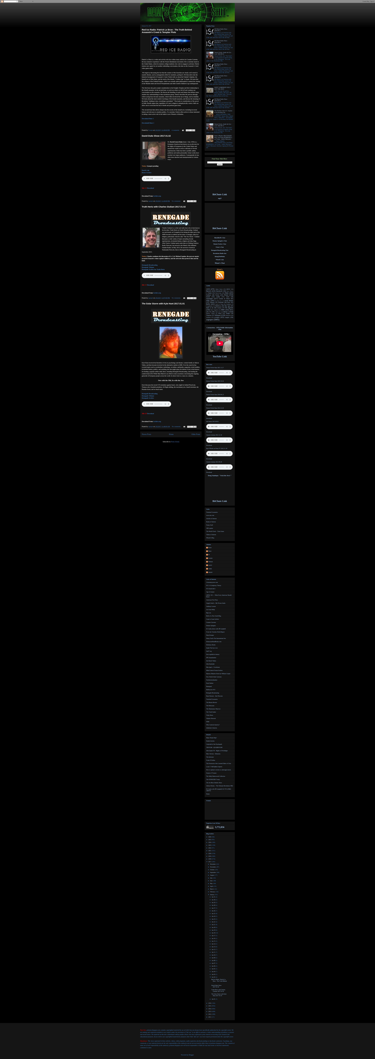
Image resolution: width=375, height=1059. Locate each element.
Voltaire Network (211, 718)
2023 (210, 845)
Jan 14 (214, 944)
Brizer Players (230, 291)
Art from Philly (210, 609)
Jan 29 (214, 902)
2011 (210, 1017)
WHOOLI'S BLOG (211, 728)
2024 (210, 842)
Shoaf (219, 313)
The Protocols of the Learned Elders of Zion (218, 763)
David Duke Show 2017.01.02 (156, 136)
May (211, 883)
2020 (210, 853)
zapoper (151, 201)
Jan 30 (214, 900)
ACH (208, 289)
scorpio (217, 317)
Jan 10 (214, 955)
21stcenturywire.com (212, 582)
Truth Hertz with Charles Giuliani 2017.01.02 (164, 207)
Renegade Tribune (148, 267)
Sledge (228, 313)
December (213, 864)
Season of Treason (211, 773)
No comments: (176, 201)
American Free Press (212, 600)
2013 (210, 1011)
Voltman (217, 315)
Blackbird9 (219, 291)
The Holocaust (210, 705)
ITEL (208, 301)
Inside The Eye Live (212, 648)
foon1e (210, 565)
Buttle (210, 293)
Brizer (210, 547)
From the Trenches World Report (215, 632)
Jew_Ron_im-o (218, 300)
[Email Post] (182, 130)
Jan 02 (214, 977)
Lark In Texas (219, 304)
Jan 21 (214, 924)
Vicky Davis (209, 715)
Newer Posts (146, 434)
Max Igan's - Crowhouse (213, 667)
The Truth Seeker (211, 712)
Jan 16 (214, 938)
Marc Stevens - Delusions (213, 754)
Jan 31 (214, 897)
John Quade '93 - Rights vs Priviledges (217, 750)
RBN (223, 310)
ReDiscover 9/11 (210, 689)
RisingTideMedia (220, 256)
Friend (208, 297)
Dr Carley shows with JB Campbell (216, 629)
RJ (210, 312)
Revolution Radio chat (219, 253)
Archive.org (157, 196)
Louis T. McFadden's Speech (214, 766)
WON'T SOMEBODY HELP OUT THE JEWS (222, 88)
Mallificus (218, 306)
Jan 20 (214, 927)
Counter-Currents (211, 622)
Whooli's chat (220, 259)
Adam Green (219, 289)
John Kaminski (210, 664)
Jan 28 (214, 905)
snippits (227, 317)
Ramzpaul (209, 686)
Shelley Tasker (210, 313)
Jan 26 (214, 911)
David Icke (218, 293)
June (211, 880)
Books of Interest (211, 522)
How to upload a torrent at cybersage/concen (218, 770)
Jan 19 (214, 930)
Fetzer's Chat (220, 247)
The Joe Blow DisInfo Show (214, 782)
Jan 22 (214, 922)
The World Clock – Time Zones (215, 531)
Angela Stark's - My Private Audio (215, 603)
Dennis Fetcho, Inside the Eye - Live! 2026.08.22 (223, 53)
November (213, 867)
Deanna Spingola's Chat (220, 241)
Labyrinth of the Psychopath (214, 744)
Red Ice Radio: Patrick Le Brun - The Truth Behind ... (219, 981)
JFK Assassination (211, 657)
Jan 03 (214, 974)
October (212, 869)
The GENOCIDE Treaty (213, 779)
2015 (210, 1006)
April (211, 886)
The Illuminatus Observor (213, 709)
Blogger (191, 1055)
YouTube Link (220, 356)
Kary (228, 302)
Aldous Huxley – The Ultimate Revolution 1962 (219, 786)
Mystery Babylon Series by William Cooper (218, 673)
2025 (210, 839)
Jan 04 (214, 971)
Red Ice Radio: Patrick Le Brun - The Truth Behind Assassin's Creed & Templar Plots (167, 31)
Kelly (208, 304)
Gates (227, 297)
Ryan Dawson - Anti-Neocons (214, 696)
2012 (210, 1014)
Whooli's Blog (210, 538)
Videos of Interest (211, 534)
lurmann (208, 317)
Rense (225, 312)
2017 (210, 861)
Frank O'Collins (210, 760)
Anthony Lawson (211, 606)
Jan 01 (214, 999)
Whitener (228, 315)
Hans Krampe (210, 635)
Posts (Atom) (175, 442)
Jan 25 (214, 913)
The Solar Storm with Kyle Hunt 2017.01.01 (163, 303)
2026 (210, 837)
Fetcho (217, 295)
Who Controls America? (213, 725)
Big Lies (208, 613)
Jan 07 (214, 963)
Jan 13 (214, 946)
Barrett (208, 291)
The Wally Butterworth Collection (215, 776)
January (212, 894)
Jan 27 (214, 908)
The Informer (210, 757)
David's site (145, 170)
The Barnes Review (211, 702)
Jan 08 (214, 960)
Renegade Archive (148, 398)
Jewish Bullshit (229, 300)
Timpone (208, 315)
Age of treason (210, 592)
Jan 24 (214, 916)
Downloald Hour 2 (148, 123)
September (213, 872)
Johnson (212, 302)
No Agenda (229, 308)
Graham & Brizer (224, 298)
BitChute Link (219, 194)
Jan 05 (214, 969)
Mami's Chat (220, 263)
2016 (210, 1003)
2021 (210, 850)
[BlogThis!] (189, 130)
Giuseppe (209, 298)
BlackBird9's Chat (219, 238)
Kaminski (221, 302)
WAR (207, 721)
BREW (228, 289)
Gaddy (218, 297)
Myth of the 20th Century (213, 308)
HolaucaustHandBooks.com (213, 641)
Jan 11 (214, 952)
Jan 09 (214, 958)
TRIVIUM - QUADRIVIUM (214, 747)
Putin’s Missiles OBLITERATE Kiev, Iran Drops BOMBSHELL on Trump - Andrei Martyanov (223, 137)
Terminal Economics (212, 512)
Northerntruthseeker (211, 680)
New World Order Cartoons (213, 677)
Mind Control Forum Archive (214, 670)
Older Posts (195, 434)
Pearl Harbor (209, 683)
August (212, 875)
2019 (210, 856)
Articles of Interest (211, 518)
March (212, 889)
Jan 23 (214, 919)
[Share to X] (190, 130)
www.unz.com (210, 515)
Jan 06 (214, 966)
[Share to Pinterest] (194, 130)
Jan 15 (214, 941)
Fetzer (226, 295)
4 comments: (176, 130)
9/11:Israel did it (210, 588)
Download (150, 188)
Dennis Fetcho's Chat (219, 244)
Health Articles (210, 741)
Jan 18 (214, 933)
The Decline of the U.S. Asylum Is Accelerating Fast (223, 111)
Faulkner (208, 295)
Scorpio (150, 130)
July (211, 878)
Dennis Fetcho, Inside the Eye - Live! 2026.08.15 (223, 125)
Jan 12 (214, 949)
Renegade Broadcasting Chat (219, 250)
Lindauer (228, 304)
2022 (210, 848)
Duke (227, 293)
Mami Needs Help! (211, 738)
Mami (209, 551)
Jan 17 (214, 935)
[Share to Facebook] (192, 130)
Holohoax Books (210, 645)
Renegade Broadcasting (150, 265)
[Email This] (187, 130)
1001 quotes (209, 528)
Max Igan (227, 306)
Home (171, 434)
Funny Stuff (209, 525)
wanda (210, 568)
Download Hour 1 (148, 118)
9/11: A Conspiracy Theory (213, 585)
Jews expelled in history (212, 654)
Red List (218, 312)
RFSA (231, 310)
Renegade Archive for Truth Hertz (153, 269)
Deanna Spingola (211, 625)
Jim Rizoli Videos (211, 661)
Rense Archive (146, 172)
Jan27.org (209, 651)
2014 (210, 1008)
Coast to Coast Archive (212, 619)
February (212, 892)
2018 (210, 859)
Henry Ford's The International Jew (216, 638)
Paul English (214, 310)
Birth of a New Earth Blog (213, 616)
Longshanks (209, 306)
